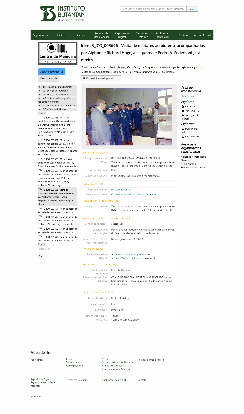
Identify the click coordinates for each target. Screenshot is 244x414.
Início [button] (60, 35)
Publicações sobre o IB (163, 35)
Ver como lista (192, 110)
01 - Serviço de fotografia (55, 94)
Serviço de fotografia (120, 67)
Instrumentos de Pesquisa (116, 369)
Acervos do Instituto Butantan (118, 362)
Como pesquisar (75, 365)
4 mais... (42, 113)
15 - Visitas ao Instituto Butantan (59, 105)
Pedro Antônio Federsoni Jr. (129, 258)
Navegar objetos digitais (192, 117)
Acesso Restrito (203, 35)
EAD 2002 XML (192, 136)
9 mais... (42, 244)
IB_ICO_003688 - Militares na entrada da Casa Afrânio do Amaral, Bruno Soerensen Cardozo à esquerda (57, 163)
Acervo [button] (80, 35)
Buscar (192, 9)
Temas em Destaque (142, 35)
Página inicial (41, 35)
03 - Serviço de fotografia (55, 90)
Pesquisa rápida (48, 78)
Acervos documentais (51, 71)
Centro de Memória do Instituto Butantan (133, 194)
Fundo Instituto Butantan (94, 67)
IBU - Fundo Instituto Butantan (57, 86)
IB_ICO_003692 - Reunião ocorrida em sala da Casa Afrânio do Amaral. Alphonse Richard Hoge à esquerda (57, 220)
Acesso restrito (38, 396)
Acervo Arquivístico (112, 365)
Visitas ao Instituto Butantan (95, 71)
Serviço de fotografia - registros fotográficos (179, 67)
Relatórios (190, 106)
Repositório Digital (122, 35)
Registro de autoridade (43, 382)
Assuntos (35, 385)
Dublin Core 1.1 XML (191, 130)
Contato (183, 35)
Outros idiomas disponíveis (101, 78)
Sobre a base (73, 362)
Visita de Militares (122, 71)
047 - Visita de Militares (54, 109)
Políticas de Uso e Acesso (101, 35)
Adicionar (190, 96)
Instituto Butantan (121, 189)
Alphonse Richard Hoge (127, 254)
